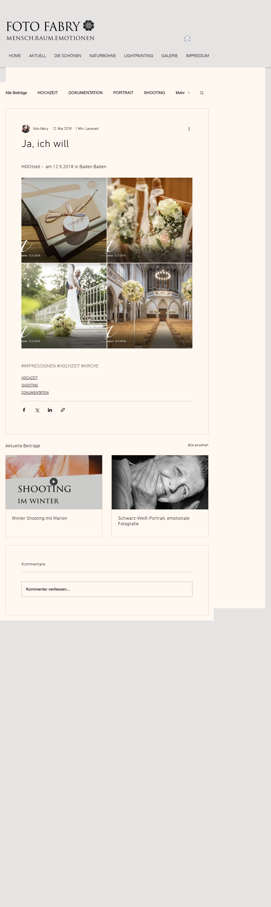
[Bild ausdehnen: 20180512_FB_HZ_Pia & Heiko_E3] (149, 220)
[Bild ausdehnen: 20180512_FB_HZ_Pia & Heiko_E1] (149, 305)
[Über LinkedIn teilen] (49, 409)
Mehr (180, 92)
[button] (201, 92)
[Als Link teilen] (62, 409)
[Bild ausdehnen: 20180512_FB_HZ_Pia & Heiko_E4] (64, 220)
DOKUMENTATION (86, 92)
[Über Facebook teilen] (23, 409)
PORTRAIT (123, 92)
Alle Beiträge (16, 92)
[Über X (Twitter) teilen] (36, 409)
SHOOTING (154, 92)
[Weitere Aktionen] (189, 129)
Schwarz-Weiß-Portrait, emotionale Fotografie (153, 521)
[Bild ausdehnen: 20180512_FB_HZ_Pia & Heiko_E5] (64, 305)
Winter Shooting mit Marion (39, 518)
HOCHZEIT (48, 92)
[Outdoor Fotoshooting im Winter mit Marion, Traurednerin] (54, 482)
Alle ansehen (198, 445)
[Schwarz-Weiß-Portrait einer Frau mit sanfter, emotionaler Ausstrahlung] (160, 482)
